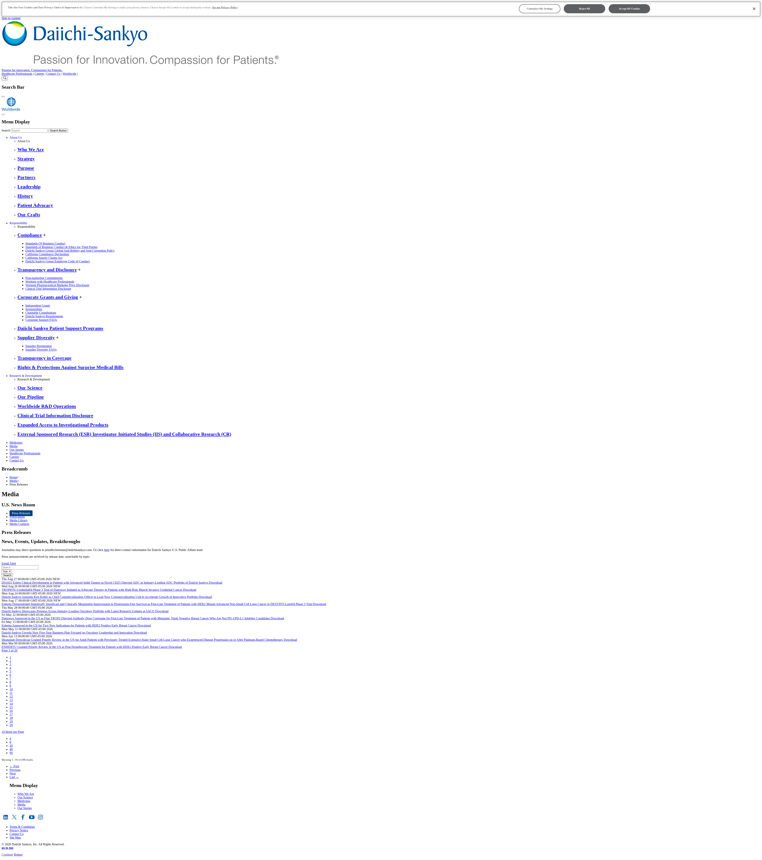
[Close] (754, 8)
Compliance (29, 235)
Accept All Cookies (629, 8)
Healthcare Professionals (17, 73)
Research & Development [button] (26, 375)
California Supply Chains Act (43, 257)
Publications (17, 516)
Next (13, 773)
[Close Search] (3, 96)
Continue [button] (7, 854)
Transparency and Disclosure (47, 269)
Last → (14, 777)
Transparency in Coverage (44, 358)
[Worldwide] (11, 109)
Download (215, 582)
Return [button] (18, 854)
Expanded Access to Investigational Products (62, 424)
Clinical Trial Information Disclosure (48, 288)
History (25, 196)
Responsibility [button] (18, 223)
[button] (9, 650)
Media (13, 446)
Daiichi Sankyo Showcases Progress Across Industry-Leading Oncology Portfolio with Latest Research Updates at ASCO (78, 611)
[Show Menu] (3, 114)
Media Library (19, 520)
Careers (39, 73)
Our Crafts (28, 214)
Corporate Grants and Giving (47, 297)
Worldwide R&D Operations (46, 406)
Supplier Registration (38, 346)
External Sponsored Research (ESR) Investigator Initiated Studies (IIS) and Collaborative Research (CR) (124, 434)
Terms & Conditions (22, 826)
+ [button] (44, 235)
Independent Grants (37, 305)
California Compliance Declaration (47, 254)
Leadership (28, 186)
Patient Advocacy (35, 205)
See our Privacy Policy (225, 7)
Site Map (15, 837)
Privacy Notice (19, 830)
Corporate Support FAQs (41, 320)
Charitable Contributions (40, 312)
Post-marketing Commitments (44, 278)
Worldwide (69, 73)
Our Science (29, 387)
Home (13, 477)
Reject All (584, 8)
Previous (15, 770)
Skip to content (11, 18)
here (107, 550)
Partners (26, 177)
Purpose (25, 168)
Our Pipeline (30, 396)
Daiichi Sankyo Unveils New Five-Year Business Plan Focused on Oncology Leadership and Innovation (68, 632)
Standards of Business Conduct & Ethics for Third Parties (61, 247)
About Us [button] (16, 137)
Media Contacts (19, 524)
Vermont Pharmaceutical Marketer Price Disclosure (57, 285)
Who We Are (30, 149)
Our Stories (17, 449)
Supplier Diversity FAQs (41, 349)
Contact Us (53, 73)
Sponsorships (33, 309)
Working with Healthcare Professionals (49, 281)
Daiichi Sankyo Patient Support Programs (60, 328)
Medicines (16, 442)
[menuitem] (10, 657)
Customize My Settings (540, 8)
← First (14, 766)
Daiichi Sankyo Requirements (44, 316)
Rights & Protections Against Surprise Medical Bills (70, 367)
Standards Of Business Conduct (45, 243)
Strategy (26, 158)
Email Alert (9, 563)
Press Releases (21, 513)
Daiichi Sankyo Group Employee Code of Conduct (57, 261)
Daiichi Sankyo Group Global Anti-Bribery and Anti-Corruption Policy (70, 250)
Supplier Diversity (36, 337)
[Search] (5, 78)
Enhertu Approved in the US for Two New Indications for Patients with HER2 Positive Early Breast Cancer (70, 625)
